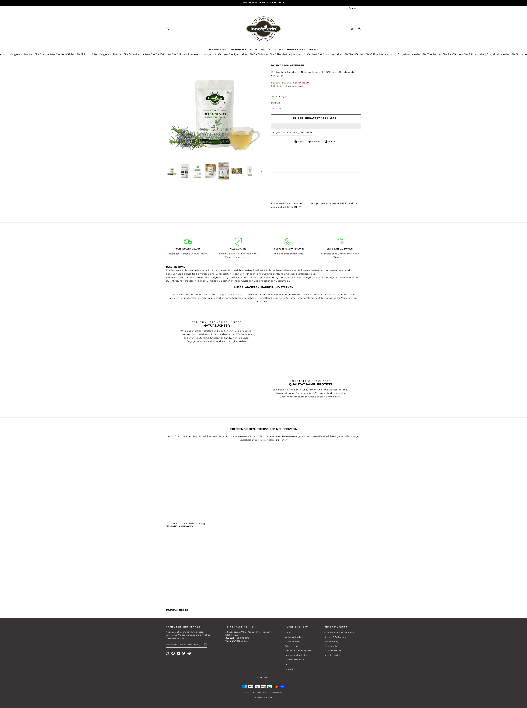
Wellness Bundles (293, 637)
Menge (276, 103)
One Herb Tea (238, 49)
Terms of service (332, 651)
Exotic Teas (276, 49)
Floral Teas (257, 49)
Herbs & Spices (296, 49)
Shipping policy (332, 655)
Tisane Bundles (292, 642)
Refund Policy (331, 642)
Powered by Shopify (263, 697)
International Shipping (296, 655)
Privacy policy (331, 646)
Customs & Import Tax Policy (339, 632)
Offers (313, 49)
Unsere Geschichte (294, 660)
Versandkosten (295, 86)
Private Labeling (293, 646)
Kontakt (289, 669)
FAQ (287, 664)
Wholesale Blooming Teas (298, 651)
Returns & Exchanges (335, 637)
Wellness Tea (217, 49)
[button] (316, 126)
